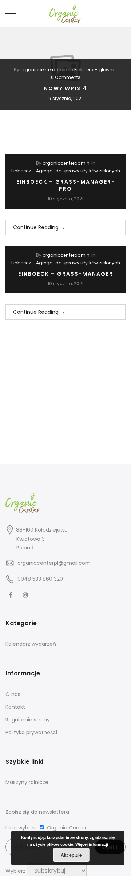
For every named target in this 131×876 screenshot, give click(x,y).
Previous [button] (12, 68)
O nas (12, 694)
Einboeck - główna (95, 70)
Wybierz (15, 871)
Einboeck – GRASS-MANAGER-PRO (65, 185)
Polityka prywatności (31, 732)
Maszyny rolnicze (26, 782)
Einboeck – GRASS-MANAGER (65, 273)
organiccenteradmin (43, 70)
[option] (65, 67)
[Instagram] (26, 594)
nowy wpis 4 (65, 88)
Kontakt (15, 707)
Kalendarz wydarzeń (30, 644)
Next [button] (119, 68)
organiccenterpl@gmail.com (54, 563)
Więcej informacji (91, 844)
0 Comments (65, 77)
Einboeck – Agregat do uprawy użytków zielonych (65, 171)
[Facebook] (11, 594)
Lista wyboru (21, 827)
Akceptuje (71, 855)
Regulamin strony (27, 719)
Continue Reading (39, 227)
